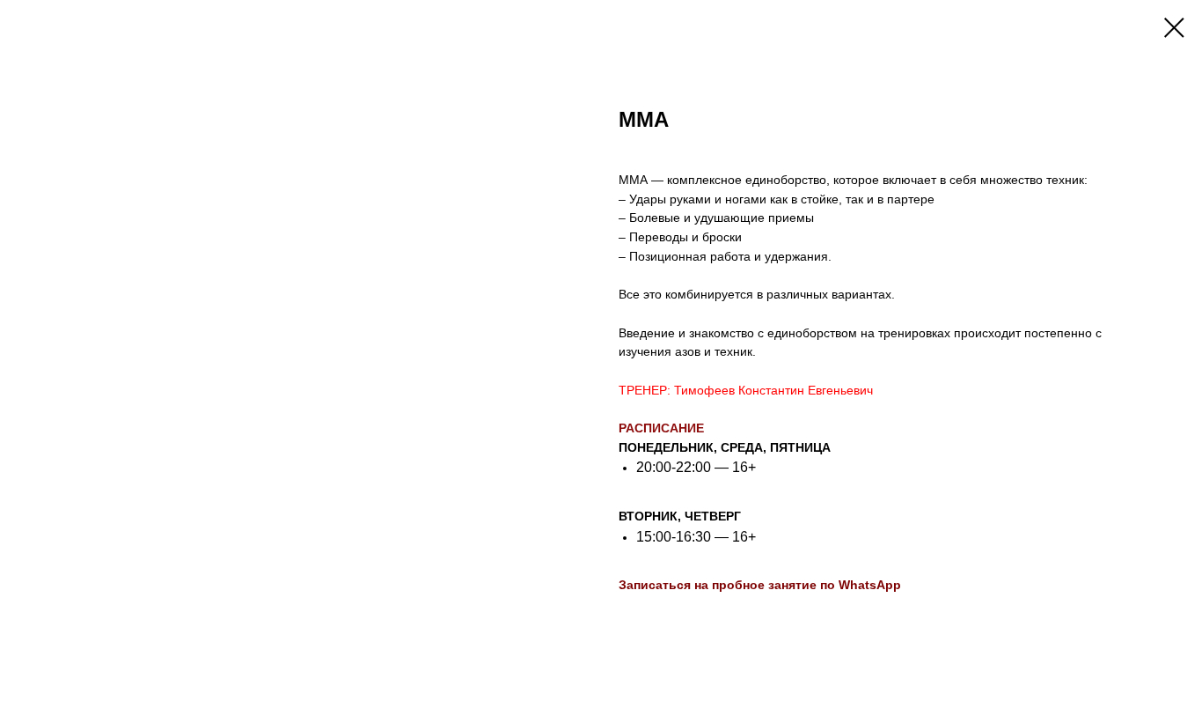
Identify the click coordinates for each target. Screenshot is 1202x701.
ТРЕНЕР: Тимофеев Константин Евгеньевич (746, 390)
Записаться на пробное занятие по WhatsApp (760, 585)
